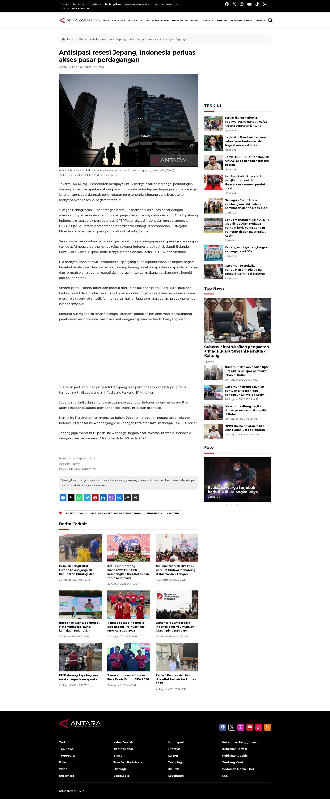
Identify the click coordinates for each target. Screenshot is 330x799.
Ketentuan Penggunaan (240, 742)
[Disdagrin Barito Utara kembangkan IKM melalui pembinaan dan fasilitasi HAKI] (213, 205)
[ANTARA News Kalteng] (80, 20)
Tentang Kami (113, 4)
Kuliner (173, 755)
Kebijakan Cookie (235, 755)
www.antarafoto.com (167, 4)
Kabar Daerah (160, 20)
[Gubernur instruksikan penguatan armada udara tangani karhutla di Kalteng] (213, 271)
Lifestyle (222, 20)
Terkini (65, 4)
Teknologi (175, 762)
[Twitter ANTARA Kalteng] (234, 4)
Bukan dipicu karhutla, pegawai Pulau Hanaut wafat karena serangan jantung (246, 121)
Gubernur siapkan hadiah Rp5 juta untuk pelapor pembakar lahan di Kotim (246, 371)
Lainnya (259, 20)
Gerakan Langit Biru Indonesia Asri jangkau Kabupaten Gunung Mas (76, 570)
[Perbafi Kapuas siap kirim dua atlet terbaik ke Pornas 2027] (177, 657)
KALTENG (173, 513)
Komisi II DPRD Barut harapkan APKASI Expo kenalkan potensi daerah (247, 161)
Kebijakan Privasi (234, 749)
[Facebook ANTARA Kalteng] (227, 4)
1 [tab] (226, 505)
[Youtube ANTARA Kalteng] (249, 4)
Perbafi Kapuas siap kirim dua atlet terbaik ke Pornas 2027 (176, 679)
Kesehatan (176, 775)
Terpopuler (79, 4)
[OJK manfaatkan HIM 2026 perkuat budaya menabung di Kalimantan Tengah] (177, 548)
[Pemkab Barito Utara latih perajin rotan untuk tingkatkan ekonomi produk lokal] (213, 182)
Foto (209, 447)
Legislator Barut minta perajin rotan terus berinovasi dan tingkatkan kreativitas (246, 141)
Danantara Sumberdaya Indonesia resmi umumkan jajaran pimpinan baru (175, 626)
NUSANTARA (118, 20)
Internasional (180, 20)
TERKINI (212, 106)
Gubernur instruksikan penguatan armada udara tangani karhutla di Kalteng (245, 269)
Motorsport (176, 742)
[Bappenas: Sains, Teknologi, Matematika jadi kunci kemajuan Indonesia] (80, 604)
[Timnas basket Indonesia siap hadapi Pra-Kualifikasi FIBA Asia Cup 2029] (128, 604)
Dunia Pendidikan (241, 20)
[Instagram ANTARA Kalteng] (241, 4)
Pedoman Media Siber (238, 769)
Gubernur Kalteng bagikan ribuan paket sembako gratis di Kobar (246, 410)
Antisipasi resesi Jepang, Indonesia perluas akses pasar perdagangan (140, 39)
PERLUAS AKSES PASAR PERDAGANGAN (117, 513)
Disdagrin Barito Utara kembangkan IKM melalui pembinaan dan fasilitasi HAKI (246, 204)
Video (63, 769)
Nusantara (66, 775)
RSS (225, 775)
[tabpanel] (237, 479)
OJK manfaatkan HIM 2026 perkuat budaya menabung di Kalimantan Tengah (176, 570)
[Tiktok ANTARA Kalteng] (257, 4)
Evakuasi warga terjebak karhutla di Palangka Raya (233, 489)
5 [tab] (249, 505)
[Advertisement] (128, 353)
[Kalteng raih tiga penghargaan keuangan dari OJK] (213, 253)
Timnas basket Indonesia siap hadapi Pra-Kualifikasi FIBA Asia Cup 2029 (126, 626)
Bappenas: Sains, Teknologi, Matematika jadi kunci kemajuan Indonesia (79, 626)
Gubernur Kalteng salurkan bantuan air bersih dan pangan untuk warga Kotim (244, 390)
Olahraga (207, 20)
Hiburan (173, 769)
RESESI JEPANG (76, 513)
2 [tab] (232, 505)
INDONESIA (154, 513)
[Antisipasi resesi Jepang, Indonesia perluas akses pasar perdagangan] (237, 320)
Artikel (145, 20)
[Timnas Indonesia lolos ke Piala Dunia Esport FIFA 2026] (128, 657)
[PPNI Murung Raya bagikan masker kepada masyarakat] (80, 657)
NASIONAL (133, 20)
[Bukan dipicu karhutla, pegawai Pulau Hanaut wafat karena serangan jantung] (213, 123)
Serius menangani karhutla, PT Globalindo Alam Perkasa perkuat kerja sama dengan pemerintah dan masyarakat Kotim (247, 227)
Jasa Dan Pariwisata (127, 762)
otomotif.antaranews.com (76, 8)
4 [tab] (243, 505)
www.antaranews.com (138, 4)
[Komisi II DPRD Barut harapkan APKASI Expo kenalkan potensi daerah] (213, 162)
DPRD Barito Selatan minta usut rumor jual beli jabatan (245, 428)
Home (70, 39)
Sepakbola (121, 775)
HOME (106, 20)
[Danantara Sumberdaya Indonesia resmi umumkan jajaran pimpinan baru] (177, 604)
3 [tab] (237, 505)
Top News (95, 4)
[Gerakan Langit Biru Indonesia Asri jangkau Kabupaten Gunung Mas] (80, 548)
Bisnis (194, 20)
